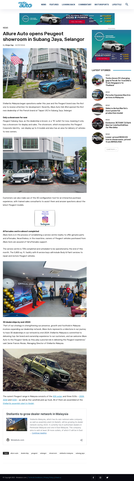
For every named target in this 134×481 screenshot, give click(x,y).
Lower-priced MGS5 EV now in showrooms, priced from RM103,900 (118, 139)
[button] (126, 4)
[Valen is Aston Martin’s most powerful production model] (98, 109)
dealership (25, 453)
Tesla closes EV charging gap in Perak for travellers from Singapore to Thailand (118, 81)
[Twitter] (107, 477)
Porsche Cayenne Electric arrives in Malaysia (118, 96)
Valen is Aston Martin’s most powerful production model (117, 110)
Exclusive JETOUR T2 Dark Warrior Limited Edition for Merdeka (118, 125)
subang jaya (80, 453)
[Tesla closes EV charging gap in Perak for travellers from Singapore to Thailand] (98, 80)
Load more (111, 149)
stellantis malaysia (66, 453)
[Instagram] (100, 477)
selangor (43, 453)
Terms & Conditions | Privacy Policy (41, 477)
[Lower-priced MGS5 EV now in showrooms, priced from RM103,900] (98, 138)
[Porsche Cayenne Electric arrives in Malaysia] (98, 95)
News (5, 28)
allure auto (14, 453)
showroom (53, 453)
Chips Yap (9, 45)
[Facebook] (93, 477)
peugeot (34, 453)
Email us (58, 477)
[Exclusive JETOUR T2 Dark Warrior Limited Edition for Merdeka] (98, 124)
